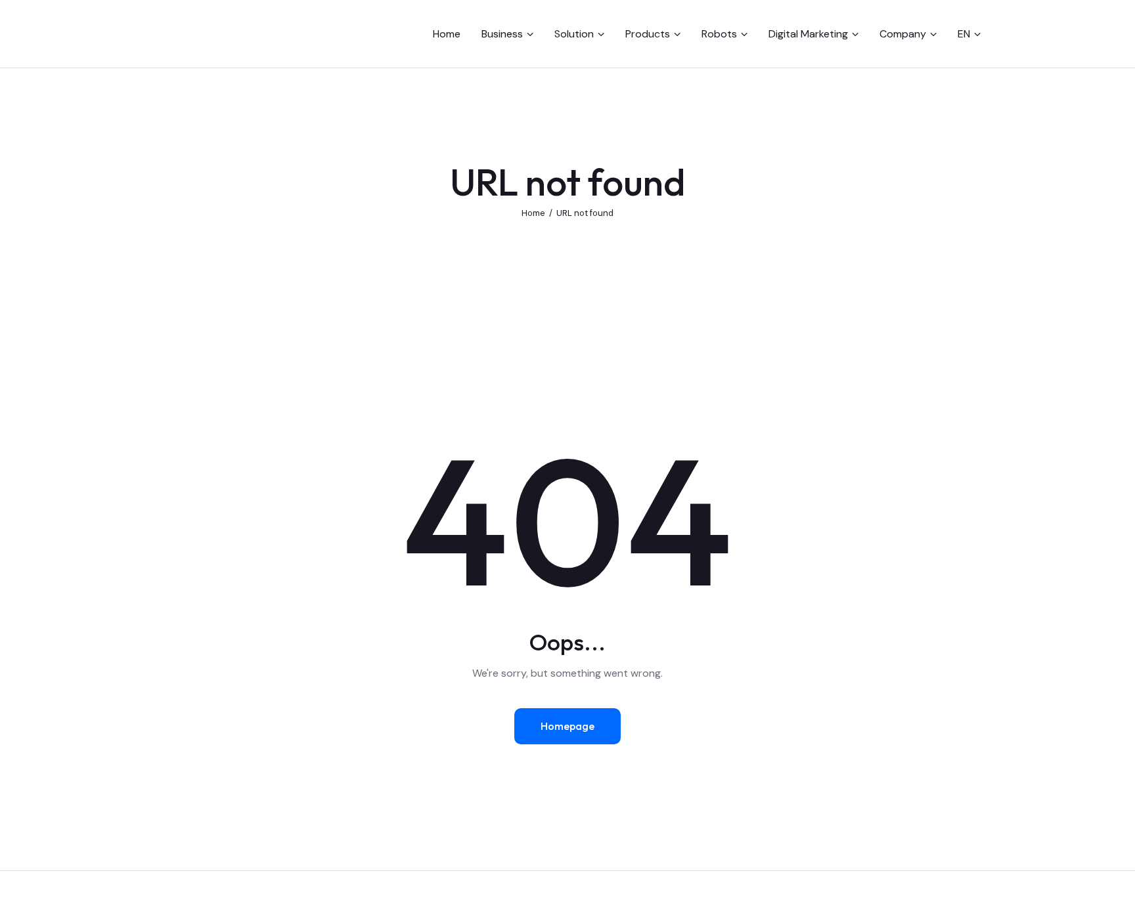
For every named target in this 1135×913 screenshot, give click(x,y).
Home (533, 213)
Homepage (567, 726)
